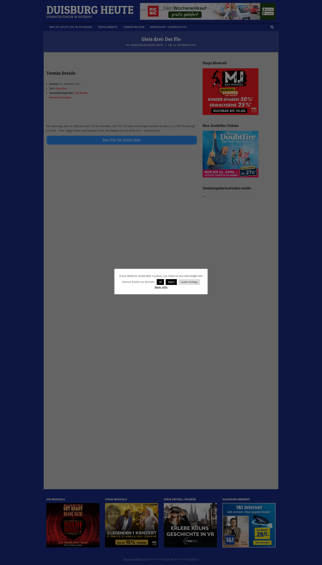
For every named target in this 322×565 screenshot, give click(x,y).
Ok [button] (160, 282)
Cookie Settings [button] (189, 282)
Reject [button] (171, 282)
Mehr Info (161, 287)
